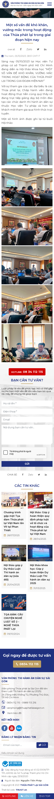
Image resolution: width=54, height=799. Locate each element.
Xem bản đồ (14, 713)
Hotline (10, 796)
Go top (45, 796)
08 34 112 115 (27, 372)
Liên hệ (28, 796)
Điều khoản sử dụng (13, 753)
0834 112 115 (29, 664)
